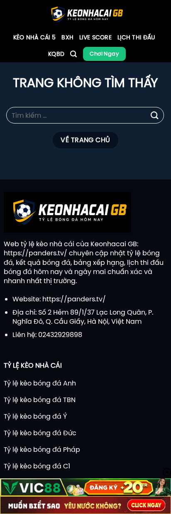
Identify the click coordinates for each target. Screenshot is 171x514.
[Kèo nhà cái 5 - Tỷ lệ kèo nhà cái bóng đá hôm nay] (85, 14)
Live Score (95, 37)
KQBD (56, 54)
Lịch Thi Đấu (136, 37)
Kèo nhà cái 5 (34, 37)
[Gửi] (155, 115)
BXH (67, 37)
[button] (73, 54)
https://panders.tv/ (35, 252)
